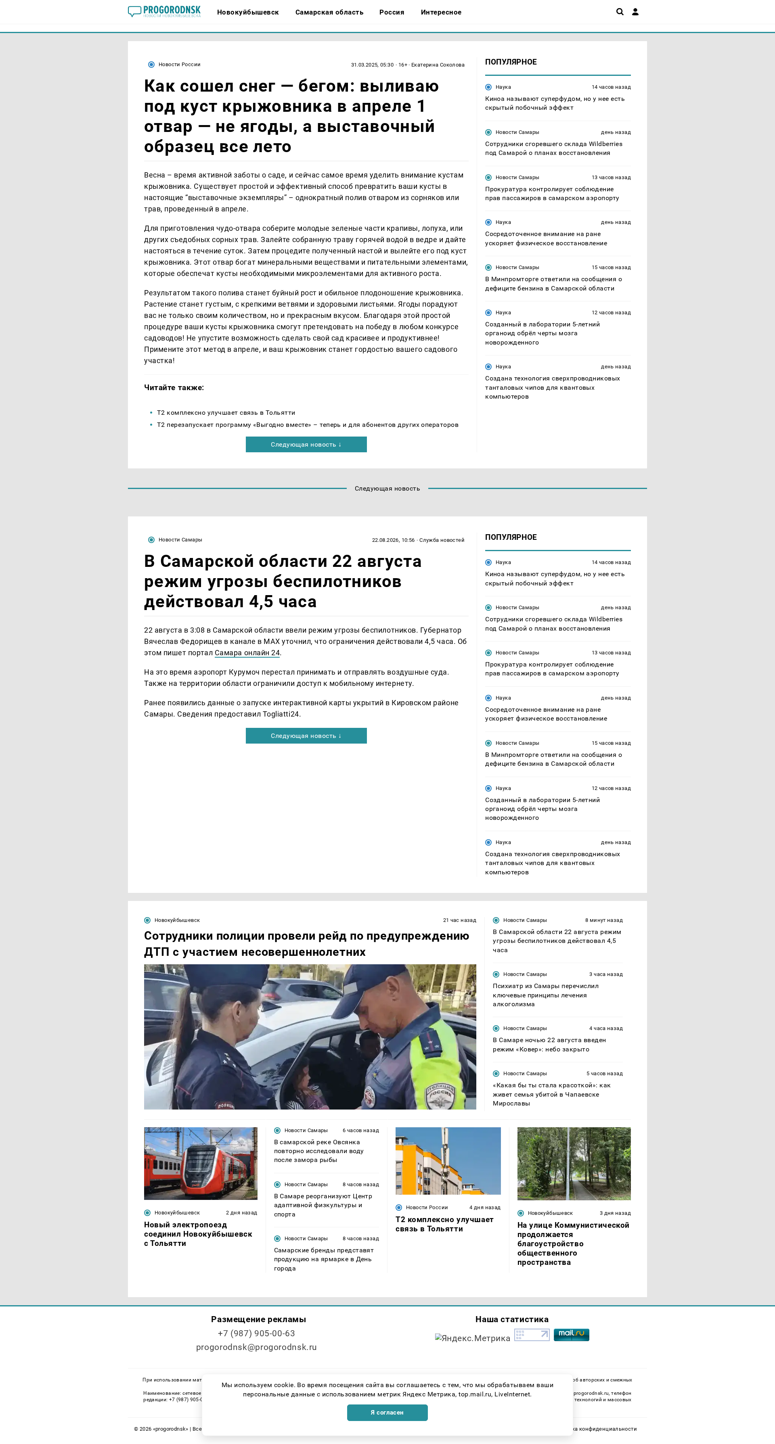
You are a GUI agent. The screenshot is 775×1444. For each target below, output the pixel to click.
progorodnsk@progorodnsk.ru (256, 1347)
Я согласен (387, 1412)
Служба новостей (442, 540)
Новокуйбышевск (177, 920)
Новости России (180, 64)
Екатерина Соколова (438, 65)
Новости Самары (517, 132)
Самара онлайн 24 (247, 652)
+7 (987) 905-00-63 (256, 1333)
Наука (503, 87)
